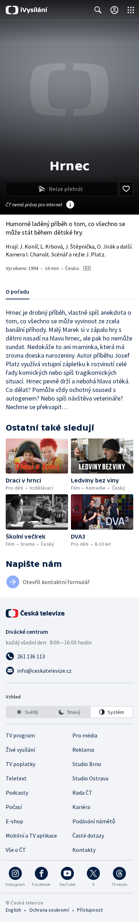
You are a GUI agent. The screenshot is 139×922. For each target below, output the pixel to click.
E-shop (14, 821)
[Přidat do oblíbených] (126, 189)
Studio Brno (86, 763)
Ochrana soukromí (49, 910)
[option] (27, 712)
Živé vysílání (20, 749)
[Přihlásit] (114, 10)
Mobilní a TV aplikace (31, 835)
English (13, 910)
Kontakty (84, 849)
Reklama (83, 749)
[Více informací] (70, 205)
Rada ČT (82, 792)
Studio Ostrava (90, 778)
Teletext (16, 778)
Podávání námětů (93, 821)
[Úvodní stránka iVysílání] (26, 10)
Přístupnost (90, 910)
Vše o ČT (16, 849)
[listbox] (69, 712)
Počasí (14, 806)
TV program (20, 735)
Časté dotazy (88, 835)
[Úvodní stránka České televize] (36, 613)
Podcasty (17, 792)
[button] (37, 456)
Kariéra (81, 806)
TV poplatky (20, 763)
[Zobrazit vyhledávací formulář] (98, 10)
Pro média (84, 735)
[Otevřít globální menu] (131, 10)
